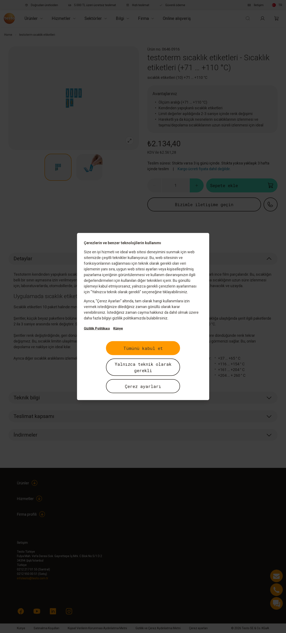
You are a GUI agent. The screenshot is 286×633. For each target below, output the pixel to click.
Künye (118, 328)
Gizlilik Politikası (97, 328)
